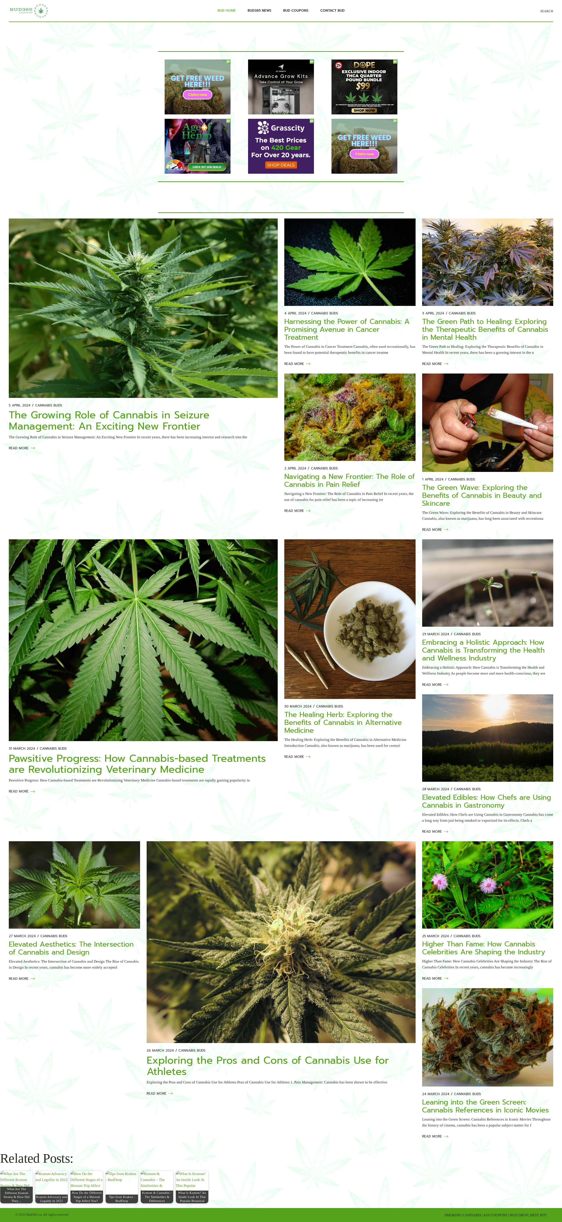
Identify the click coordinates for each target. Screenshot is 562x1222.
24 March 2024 (435, 1094)
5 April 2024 (20, 405)
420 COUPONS (495, 1215)
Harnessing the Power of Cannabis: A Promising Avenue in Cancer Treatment (347, 329)
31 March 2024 (22, 748)
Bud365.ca (34, 1214)
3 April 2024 (433, 313)
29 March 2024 (435, 634)
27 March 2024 (22, 936)
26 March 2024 (160, 1050)
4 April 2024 (295, 313)
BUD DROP (519, 1215)
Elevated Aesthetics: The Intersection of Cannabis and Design (71, 948)
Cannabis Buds (48, 405)
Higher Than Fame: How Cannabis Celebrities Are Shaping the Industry (483, 948)
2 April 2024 (295, 468)
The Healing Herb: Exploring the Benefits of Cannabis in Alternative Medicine (343, 722)
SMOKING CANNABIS (463, 1215)
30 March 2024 (298, 706)
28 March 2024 (435, 789)
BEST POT (538, 1215)
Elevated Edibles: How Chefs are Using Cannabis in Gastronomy (486, 801)
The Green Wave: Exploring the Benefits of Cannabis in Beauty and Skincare (482, 495)
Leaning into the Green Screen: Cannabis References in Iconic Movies (485, 1106)
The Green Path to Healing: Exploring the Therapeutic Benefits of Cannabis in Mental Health (485, 329)
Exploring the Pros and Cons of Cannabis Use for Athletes (268, 1066)
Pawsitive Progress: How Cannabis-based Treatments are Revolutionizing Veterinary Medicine (137, 764)
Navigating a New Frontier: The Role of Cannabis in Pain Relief (349, 480)
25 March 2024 (435, 936)
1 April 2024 (432, 479)
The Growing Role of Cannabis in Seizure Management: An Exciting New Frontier (109, 420)
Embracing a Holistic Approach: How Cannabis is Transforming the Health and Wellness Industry (483, 650)
